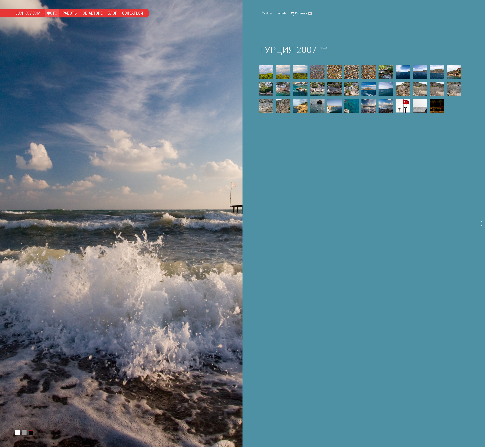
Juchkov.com (27, 13)
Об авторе (92, 13)
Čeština (267, 13)
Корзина (303, 13)
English (281, 13)
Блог (112, 13)
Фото (52, 13)
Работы (69, 13)
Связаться (132, 13)
